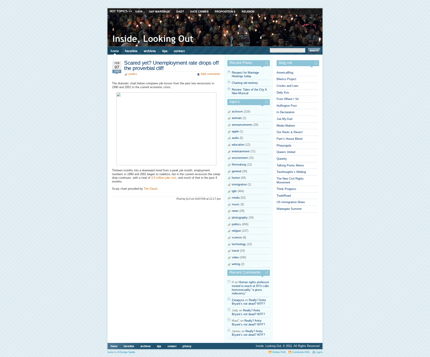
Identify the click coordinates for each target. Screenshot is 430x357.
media (236, 197)
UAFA (139, 11)
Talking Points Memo (290, 165)
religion (236, 230)
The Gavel (150, 188)
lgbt (234, 191)
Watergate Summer (289, 208)
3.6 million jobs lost (163, 177)
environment (240, 157)
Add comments (210, 74)
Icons (111, 352)
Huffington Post (287, 105)
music (236, 204)
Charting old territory (245, 83)
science (237, 237)
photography (240, 217)
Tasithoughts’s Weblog (291, 172)
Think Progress (286, 189)
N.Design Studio (126, 352)
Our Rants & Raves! (290, 132)
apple (235, 131)
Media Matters (286, 125)
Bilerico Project (286, 79)
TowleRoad (284, 195)
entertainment (240, 151)
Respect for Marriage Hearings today (245, 74)
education (238, 144)
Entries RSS (279, 352)
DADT (180, 11)
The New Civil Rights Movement (290, 180)
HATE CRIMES (199, 11)
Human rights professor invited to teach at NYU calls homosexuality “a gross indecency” (250, 287)
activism (237, 111)
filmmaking (239, 164)
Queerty (282, 158)
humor (236, 177)
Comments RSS (301, 352)
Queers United (286, 152)
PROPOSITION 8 (225, 11)
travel (235, 250)
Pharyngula (284, 145)
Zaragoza (238, 300)
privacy (187, 346)
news (235, 210)
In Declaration (286, 112)
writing (236, 264)
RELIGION (248, 11)
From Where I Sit (288, 99)
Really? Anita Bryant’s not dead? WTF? (249, 302)
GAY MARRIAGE (159, 11)
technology (239, 244)
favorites (131, 51)
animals (237, 118)
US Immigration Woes (291, 202)
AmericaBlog (285, 72)
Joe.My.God (284, 119)
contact (179, 51)
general (236, 171)
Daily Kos (283, 92)
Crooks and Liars (288, 85)
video (235, 257)
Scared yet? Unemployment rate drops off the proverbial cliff (171, 65)
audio (235, 138)
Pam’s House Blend (289, 138)
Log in (319, 352)
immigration (239, 184)
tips (165, 51)
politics (133, 74)
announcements (242, 124)
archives (150, 51)
